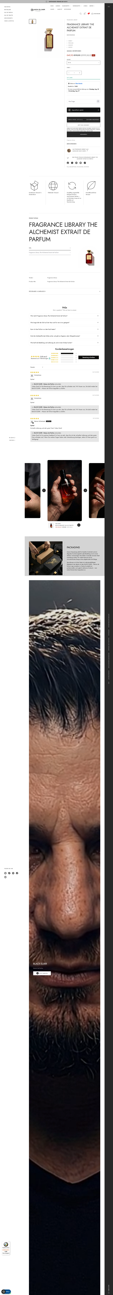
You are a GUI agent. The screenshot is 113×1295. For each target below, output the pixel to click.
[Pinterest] (13, 873)
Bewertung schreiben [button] (89, 357)
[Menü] (9, 1242)
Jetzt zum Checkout (83, 125)
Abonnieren (83, 134)
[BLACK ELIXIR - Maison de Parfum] (38, 10)
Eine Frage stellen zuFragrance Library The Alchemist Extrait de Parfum (85, 158)
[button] (81, 14)
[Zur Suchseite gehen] (81, 14)
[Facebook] (17, 873)
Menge (69, 59)
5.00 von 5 (43, 356)
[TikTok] (9, 873)
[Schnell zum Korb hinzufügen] (78, 525)
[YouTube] (5, 877)
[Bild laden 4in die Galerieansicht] (32, 21)
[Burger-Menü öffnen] (109, 7)
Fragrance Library (72, 20)
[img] (34, 372)
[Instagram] (5, 873)
